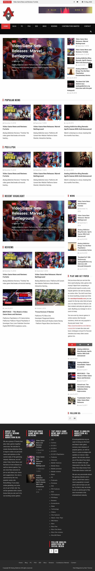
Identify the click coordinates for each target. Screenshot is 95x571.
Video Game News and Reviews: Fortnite (25, 2)
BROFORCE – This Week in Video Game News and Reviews (84, 376)
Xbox (44, 26)
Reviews (54, 26)
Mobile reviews (56, 471)
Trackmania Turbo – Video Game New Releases (84, 400)
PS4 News (54, 497)
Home (6, 26)
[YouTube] (77, 2)
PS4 (29, 26)
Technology (55, 509)
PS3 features (55, 489)
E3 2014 (53, 448)
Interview (54, 460)
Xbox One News (56, 529)
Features (54, 457)
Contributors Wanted (70, 26)
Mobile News (55, 466)
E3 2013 (53, 445)
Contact (87, 26)
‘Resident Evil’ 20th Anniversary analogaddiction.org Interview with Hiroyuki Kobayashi (79, 86)
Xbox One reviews (57, 532)
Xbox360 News (56, 535)
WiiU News (54, 521)
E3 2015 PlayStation (57, 454)
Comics (53, 443)
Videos (53, 512)
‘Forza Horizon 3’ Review (44, 312)
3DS (36, 26)
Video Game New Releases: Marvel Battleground (27, 51)
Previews (54, 483)
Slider (53, 506)
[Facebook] (74, 2)
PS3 (52, 486)
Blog (14, 26)
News (53, 474)
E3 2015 (53, 451)
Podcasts (54, 480)
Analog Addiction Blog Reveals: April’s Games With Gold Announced (84, 60)
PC (22, 26)
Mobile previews (56, 469)
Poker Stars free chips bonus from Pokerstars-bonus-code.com (81, 467)
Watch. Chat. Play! (57, 518)
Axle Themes (88, 568)
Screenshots (55, 503)
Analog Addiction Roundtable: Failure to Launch (84, 365)
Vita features (55, 515)
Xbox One (54, 526)
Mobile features (56, 463)
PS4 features (55, 495)
